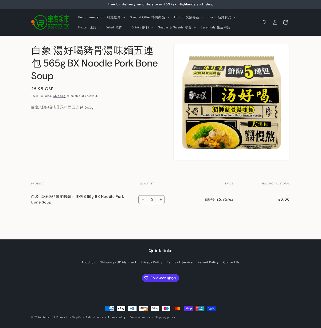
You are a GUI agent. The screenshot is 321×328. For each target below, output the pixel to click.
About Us (88, 262)
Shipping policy (165, 317)
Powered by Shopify (68, 317)
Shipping (59, 96)
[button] (101, 17)
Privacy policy (116, 317)
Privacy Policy (151, 262)
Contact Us (231, 262)
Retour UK (49, 317)
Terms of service (140, 317)
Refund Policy (208, 262)
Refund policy (94, 317)
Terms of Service (180, 262)
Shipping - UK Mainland (118, 262)
